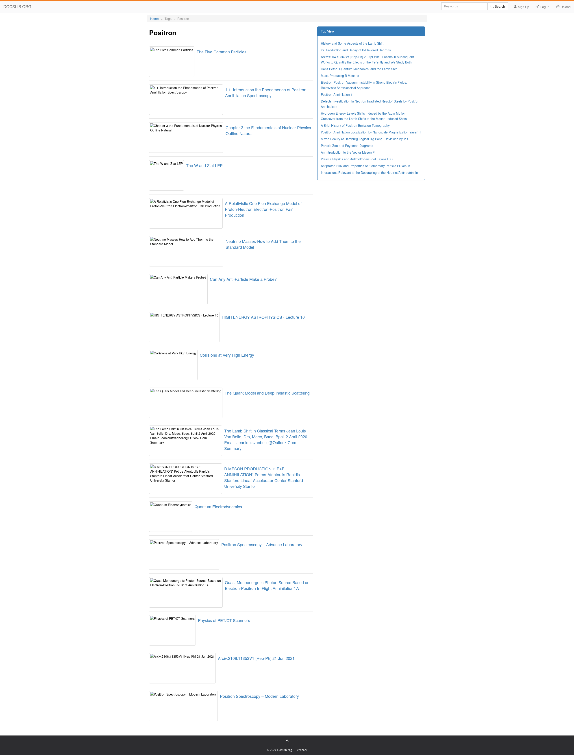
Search (499, 6)
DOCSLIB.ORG (17, 6)
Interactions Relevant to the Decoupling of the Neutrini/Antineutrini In (369, 172)
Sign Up (523, 6)
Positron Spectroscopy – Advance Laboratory (261, 544)
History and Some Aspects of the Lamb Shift (352, 43)
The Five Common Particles (221, 52)
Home (154, 18)
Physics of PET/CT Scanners (224, 620)
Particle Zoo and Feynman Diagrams (347, 145)
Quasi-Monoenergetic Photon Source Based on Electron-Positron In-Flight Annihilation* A (267, 585)
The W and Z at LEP (204, 165)
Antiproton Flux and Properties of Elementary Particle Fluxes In (365, 166)
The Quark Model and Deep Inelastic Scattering (267, 393)
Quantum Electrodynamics (218, 506)
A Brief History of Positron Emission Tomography (355, 125)
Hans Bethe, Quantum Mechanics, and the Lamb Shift (359, 69)
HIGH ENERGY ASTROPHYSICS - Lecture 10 (263, 317)
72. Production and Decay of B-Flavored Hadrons (356, 50)
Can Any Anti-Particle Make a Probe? (243, 279)
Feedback (301, 750)
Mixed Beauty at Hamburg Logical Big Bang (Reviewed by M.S (365, 139)
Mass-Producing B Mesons (340, 75)
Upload (565, 6)
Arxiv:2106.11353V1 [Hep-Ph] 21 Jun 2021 (256, 658)
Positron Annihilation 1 (336, 94)
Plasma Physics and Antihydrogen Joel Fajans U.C (357, 159)
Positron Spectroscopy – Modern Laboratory (259, 696)
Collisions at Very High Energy (227, 355)
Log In (544, 6)
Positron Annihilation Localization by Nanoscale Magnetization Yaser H (371, 132)
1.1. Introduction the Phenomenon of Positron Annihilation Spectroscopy (265, 92)
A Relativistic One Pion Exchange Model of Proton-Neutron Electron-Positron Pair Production (263, 209)
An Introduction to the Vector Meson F (348, 152)
